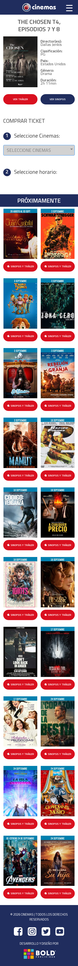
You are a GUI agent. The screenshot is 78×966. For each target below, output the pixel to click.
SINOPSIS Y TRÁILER (22, 266)
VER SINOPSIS (58, 99)
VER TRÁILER (20, 99)
